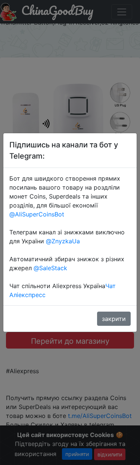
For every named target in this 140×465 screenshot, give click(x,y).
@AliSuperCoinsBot (36, 214)
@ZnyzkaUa (63, 241)
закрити (114, 318)
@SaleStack (50, 268)
